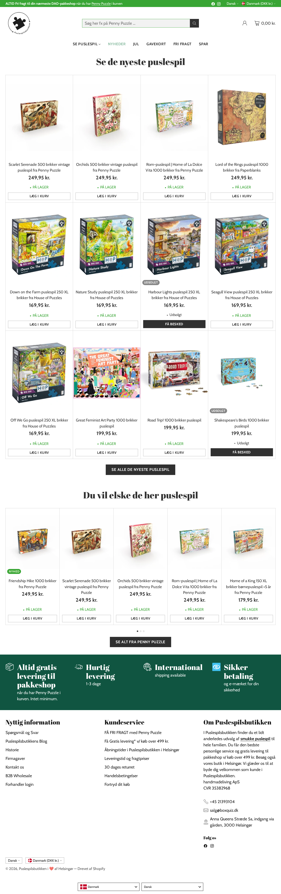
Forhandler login (20, 784)
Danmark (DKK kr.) (260, 3)
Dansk (231, 3)
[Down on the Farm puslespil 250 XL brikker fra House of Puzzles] (39, 245)
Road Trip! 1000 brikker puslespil (174, 420)
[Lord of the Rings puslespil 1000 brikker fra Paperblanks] (241, 117)
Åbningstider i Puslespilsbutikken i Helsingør (142, 749)
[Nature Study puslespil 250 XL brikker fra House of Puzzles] (106, 245)
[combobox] (108, 887)
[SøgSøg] (194, 23)
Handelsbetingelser (121, 775)
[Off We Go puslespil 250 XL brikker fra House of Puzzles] (39, 373)
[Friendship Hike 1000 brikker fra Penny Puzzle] (32, 542)
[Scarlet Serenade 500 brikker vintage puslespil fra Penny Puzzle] (39, 117)
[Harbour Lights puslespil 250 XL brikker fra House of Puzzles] (174, 245)
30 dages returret (120, 767)
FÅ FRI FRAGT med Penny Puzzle (133, 732)
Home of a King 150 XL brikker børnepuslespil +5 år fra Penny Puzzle (248, 586)
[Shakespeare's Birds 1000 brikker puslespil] (241, 373)
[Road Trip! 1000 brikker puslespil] (174, 373)
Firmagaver (15, 758)
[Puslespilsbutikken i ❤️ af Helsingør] (18, 23)
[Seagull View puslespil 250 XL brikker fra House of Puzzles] (241, 245)
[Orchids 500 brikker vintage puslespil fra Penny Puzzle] (106, 117)
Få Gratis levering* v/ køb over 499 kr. (137, 741)
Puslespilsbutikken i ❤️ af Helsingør (46, 868)
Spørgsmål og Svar (22, 732)
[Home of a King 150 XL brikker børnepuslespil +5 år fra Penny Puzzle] (248, 542)
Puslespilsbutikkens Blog (26, 741)
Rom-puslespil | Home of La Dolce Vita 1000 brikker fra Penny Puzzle (194, 586)
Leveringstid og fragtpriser (127, 758)
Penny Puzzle (101, 3)
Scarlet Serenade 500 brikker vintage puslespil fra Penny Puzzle (86, 586)
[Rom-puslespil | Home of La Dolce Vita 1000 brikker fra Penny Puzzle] (174, 117)
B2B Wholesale (19, 775)
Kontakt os (15, 767)
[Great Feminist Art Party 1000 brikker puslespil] (106, 373)
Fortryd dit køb (117, 784)
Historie (12, 749)
